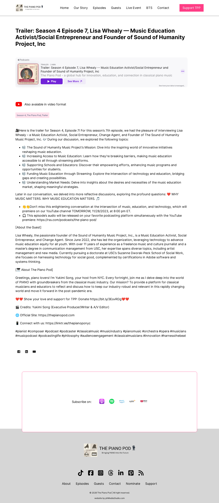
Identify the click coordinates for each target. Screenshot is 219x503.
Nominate (133, 483)
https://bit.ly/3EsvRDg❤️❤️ (109, 299)
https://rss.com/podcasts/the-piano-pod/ (66, 220)
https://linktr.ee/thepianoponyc (68, 323)
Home (64, 8)
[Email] (34, 351)
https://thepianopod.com (56, 315)
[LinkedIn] (26, 351)
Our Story (81, 8)
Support (151, 483)
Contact (163, 8)
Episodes (99, 8)
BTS (149, 8)
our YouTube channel (56, 211)
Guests (116, 8)
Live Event (133, 8)
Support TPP (192, 8)
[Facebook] (18, 351)
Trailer (45, 115)
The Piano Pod (34, 115)
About (66, 483)
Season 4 (21, 115)
